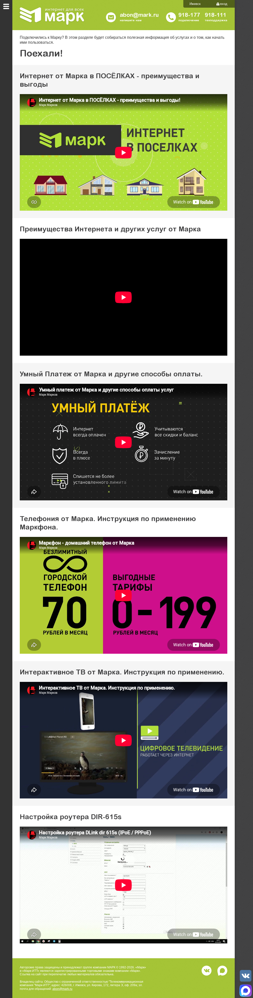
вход (223, 4)
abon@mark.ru (62, 989)
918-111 (215, 15)
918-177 (189, 15)
